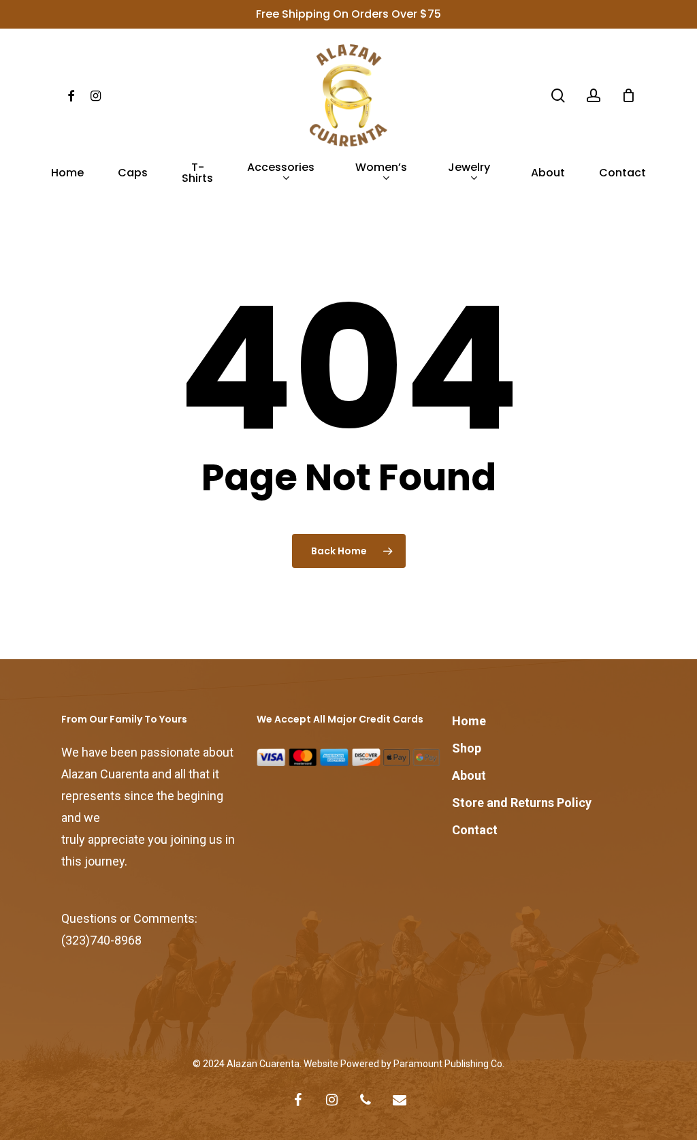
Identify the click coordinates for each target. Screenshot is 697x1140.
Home (469, 721)
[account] (593, 96)
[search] (558, 96)
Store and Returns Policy (521, 802)
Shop (466, 748)
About (469, 775)
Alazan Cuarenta (263, 1063)
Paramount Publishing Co (447, 1063)
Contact (475, 830)
